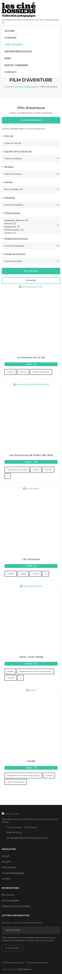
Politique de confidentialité (16, 906)
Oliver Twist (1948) (31, 656)
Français (23, 372)
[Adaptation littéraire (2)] (29, 220)
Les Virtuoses (31, 559)
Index (8, 58)
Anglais (36, 469)
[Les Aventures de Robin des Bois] (31, 384)
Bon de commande (16, 65)
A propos (10, 37)
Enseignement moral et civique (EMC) (35, 671)
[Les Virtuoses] (31, 488)
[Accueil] (19, 9)
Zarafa (31, 761)
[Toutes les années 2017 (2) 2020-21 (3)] (31, 261)
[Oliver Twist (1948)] (31, 586)
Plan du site (8, 894)
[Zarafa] (31, 690)
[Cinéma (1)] (29, 233)
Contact (11, 72)
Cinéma (10, 372)
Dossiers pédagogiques (27, 86)
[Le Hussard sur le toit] (31, 286)
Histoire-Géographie (41, 372)
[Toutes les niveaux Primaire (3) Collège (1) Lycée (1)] (31, 173)
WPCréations (24, 969)
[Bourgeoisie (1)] (29, 226)
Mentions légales (10, 900)
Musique (10, 574)
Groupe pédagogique (18, 51)
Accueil (10, 31)
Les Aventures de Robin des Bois (31, 455)
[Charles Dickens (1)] (29, 230)
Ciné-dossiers (14, 44)
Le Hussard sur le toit (31, 357)
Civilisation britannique (17, 469)
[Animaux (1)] (29, 223)
